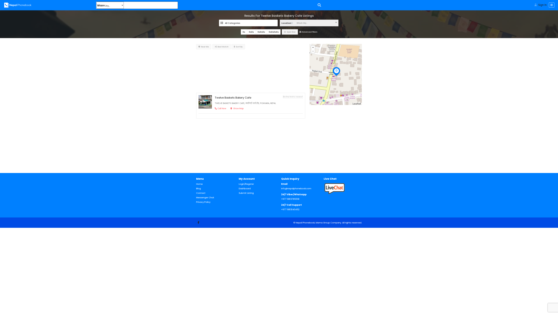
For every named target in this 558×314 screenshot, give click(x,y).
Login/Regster (246, 183)
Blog (198, 188)
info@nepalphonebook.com (296, 188)
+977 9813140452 (290, 209)
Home (199, 183)
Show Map (238, 108)
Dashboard (245, 188)
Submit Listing (246, 193)
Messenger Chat (205, 197)
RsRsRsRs (274, 31)
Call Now (222, 108)
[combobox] (309, 23)
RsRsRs (261, 31)
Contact (200, 193)
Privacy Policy (203, 202)
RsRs (251, 31)
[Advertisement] (250, 69)
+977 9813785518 (290, 198)
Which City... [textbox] (302, 23)
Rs (244, 31)
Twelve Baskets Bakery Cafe (233, 97)
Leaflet (357, 104)
